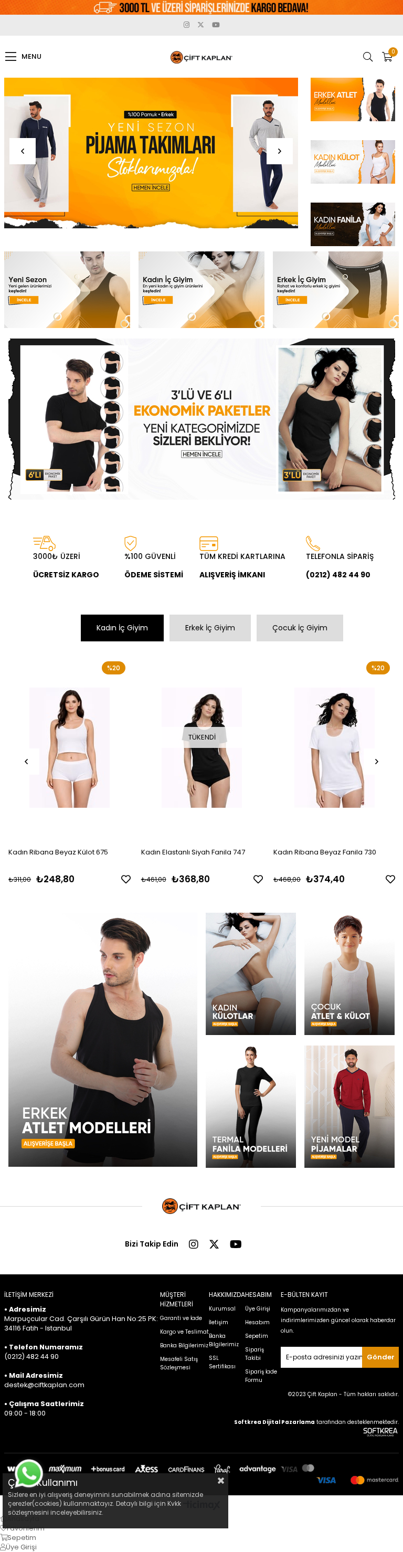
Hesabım (257, 1322)
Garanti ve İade (181, 1318)
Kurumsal (222, 1309)
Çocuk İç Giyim (299, 627)
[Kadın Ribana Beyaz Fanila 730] (334, 747)
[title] (352, 105)
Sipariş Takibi (254, 1354)
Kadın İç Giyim (122, 627)
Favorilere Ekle (126, 879)
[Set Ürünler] (201, 419)
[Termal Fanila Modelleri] (251, 1107)
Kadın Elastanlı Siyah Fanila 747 (193, 852)
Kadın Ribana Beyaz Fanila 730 (324, 852)
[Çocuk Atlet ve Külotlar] (349, 974)
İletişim (218, 1322)
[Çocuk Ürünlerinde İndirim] (151, 153)
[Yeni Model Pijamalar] (349, 1107)
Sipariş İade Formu (261, 1376)
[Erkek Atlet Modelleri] (102, 1040)
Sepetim (256, 1336)
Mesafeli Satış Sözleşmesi (179, 1363)
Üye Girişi (257, 1309)
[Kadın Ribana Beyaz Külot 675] (69, 747)
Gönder (381, 1357)
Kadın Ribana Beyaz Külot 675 (58, 852)
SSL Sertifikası (222, 1362)
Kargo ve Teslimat (184, 1332)
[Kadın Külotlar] (251, 974)
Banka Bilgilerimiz (184, 1345)
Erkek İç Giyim (210, 627)
